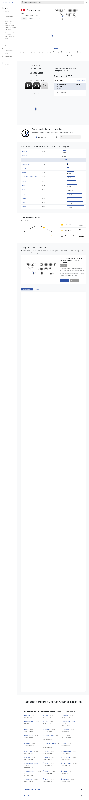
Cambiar (7, 11)
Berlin (23, 176)
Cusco (45, 721)
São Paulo (24, 168)
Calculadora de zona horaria (10, 30)
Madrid (35, 176)
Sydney (24, 206)
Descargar (64, 281)
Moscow (24, 181)
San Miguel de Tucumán (31, 763)
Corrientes (65, 779)
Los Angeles (25, 151)
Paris (31, 176)
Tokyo (23, 202)
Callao (27, 743)
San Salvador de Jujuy (49, 743)
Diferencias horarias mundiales (10, 33)
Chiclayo (64, 771)
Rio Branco (65, 729)
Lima (63, 735)
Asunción (46, 771)
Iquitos (45, 779)
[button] (9, 46)
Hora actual (8, 23)
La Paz (27, 715)
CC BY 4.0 (63, 265)
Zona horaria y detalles (10, 27)
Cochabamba (28, 721)
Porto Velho (28, 751)
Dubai (23, 185)
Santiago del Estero (30, 771)
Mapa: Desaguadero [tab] (27, 289)
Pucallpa (46, 751)
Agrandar (74, 281)
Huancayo (46, 729)
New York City (25, 164)
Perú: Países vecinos (31, 796)
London (24, 172)
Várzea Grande (66, 751)
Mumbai (24, 190)
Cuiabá (27, 757)
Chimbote (46, 757)
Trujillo (45, 763)
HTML (36, 93)
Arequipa (64, 715)
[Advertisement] (53, 34)
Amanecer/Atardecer (10, 36)
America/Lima (80, 80)
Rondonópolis (65, 757)
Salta (63, 743)
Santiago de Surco (48, 735)
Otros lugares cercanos (32, 789)
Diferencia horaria (9, 25)
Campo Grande (66, 763)
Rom (23, 178)
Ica (26, 729)
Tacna (45, 715)
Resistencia (28, 779)
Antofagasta (28, 735)
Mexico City (25, 155)
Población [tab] (38, 289)
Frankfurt (27, 176)
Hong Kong (24, 194)
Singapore (24, 198)
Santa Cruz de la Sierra (68, 721)
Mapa (6, 38)
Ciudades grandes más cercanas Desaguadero (49, 711)
